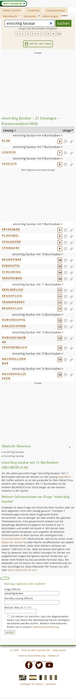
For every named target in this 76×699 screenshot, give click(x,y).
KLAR (6, 141)
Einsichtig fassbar (13, 456)
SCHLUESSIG (11, 272)
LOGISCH (9, 152)
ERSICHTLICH (12, 296)
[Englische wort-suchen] (21, 677)
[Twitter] (38, 664)
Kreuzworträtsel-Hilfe (14, 538)
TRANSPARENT (13, 302)
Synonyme (30, 16)
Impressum (59, 650)
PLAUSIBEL (10, 236)
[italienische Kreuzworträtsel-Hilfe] (52, 677)
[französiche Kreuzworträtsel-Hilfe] (42, 677)
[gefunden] (65, 141)
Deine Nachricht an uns (22, 570)
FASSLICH (9, 164)
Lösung (8, 130)
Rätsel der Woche (12, 542)
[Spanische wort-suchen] (32, 677)
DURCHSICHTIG (13, 320)
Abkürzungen (50, 16)
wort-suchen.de (40, 650)
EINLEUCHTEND (14, 326)
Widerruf (53, 655)
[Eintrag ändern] (71, 141)
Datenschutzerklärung (46, 627)
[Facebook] (28, 664)
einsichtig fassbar (13, 452)
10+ (59, 33)
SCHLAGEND (11, 242)
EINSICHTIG (11, 266)
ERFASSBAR (11, 229)
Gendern (51, 684)
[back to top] (61, 134)
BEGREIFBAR (12, 260)
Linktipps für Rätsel (31, 684)
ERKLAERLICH (12, 290)
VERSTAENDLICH (14, 347)
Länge (67, 130)
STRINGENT (11, 248)
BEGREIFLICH (12, 308)
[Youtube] (48, 664)
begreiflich (64, 476)
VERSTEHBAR (12, 278)
